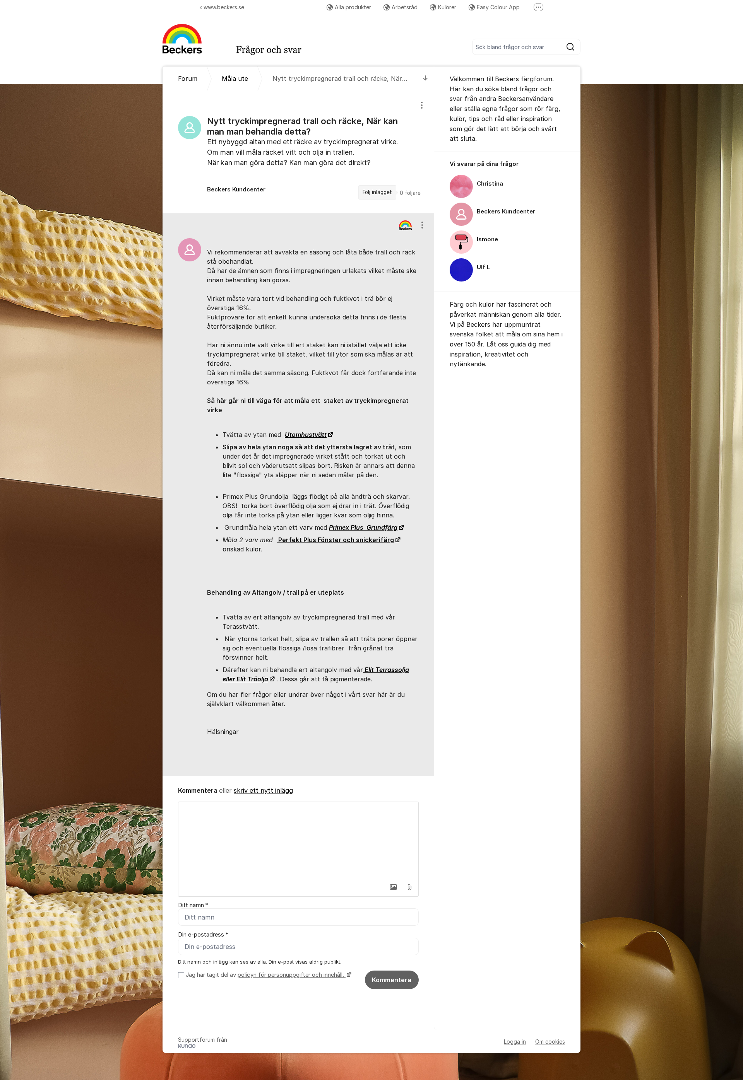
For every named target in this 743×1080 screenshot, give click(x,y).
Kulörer (447, 7)
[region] (298, 152)
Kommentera (391, 980)
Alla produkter (353, 7)
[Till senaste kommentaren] (425, 78)
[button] (393, 887)
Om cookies (550, 1041)
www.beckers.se (224, 7)
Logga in (515, 1041)
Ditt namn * (193, 905)
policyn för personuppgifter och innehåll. (292, 974)
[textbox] (298, 840)
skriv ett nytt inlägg (263, 790)
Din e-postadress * (203, 934)
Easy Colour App (498, 7)
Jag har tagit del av (265, 974)
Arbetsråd (405, 7)
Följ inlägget (377, 192)
